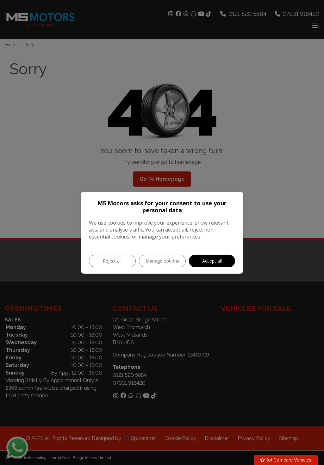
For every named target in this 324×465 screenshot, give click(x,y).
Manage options (162, 261)
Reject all (112, 261)
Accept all (212, 261)
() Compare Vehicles (288, 459)
